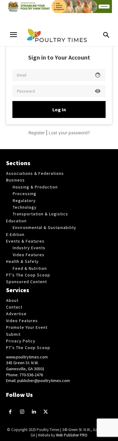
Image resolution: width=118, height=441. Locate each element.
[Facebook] (10, 412)
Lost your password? (69, 132)
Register (36, 132)
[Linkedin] (34, 412)
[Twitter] (45, 412)
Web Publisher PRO (71, 435)
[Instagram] (22, 412)
